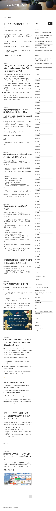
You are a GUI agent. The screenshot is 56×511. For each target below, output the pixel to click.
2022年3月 (37, 135)
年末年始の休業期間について (15, 284)
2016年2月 (37, 251)
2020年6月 (37, 182)
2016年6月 (37, 243)
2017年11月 (37, 221)
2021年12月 (37, 141)
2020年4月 (37, 188)
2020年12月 (37, 166)
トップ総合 (37, 279)
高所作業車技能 (38, 313)
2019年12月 (37, 196)
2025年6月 (37, 94)
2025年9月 (37, 89)
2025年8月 (37, 91)
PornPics (38, 69)
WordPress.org (38, 330)
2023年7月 (37, 122)
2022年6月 (37, 130)
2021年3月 (37, 157)
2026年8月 (37, 78)
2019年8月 (37, 207)
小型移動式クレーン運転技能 (41, 287)
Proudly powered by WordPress (10, 507)
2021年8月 (37, 146)
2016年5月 (37, 245)
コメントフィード (39, 328)
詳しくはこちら (8, 443)
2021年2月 (37, 160)
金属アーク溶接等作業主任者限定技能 (43, 311)
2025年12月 (37, 86)
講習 (36, 308)
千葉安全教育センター (17, 5)
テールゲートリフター (40, 276)
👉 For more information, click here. (13, 377)
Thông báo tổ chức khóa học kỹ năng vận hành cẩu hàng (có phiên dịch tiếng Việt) (17, 68)
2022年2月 (37, 138)
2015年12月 (37, 256)
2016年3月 (37, 248)
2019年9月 (37, 204)
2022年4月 (37, 133)
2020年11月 (37, 168)
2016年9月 (37, 240)
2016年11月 (37, 237)
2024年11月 (37, 108)
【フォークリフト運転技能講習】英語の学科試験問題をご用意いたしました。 (16, 416)
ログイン (37, 322)
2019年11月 (37, 199)
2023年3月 (37, 124)
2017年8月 (37, 223)
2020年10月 (37, 171)
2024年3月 (37, 111)
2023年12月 (37, 116)
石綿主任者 (37, 300)
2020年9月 (37, 174)
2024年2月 (37, 113)
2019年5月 (37, 210)
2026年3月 (37, 83)
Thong (37, 65)
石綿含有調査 (38, 302)
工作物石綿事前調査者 (40, 290)
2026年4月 (37, 80)
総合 (36, 305)
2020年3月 (37, 190)
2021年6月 (37, 152)
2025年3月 (37, 102)
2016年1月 (37, 254)
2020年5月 (37, 185)
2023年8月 (37, 119)
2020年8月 (37, 177)
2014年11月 (37, 267)
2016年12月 (37, 234)
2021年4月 (37, 155)
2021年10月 (37, 144)
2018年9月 (37, 215)
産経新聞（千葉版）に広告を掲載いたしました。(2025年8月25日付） (17, 456)
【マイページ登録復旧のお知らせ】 (43, 32)
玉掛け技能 (37, 297)
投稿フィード (38, 325)
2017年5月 (37, 226)
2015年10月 (37, 262)
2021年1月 (37, 163)
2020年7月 (37, 179)
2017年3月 (37, 229)
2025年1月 (37, 105)
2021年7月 (37, 149)
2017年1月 (37, 232)
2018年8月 (37, 218)
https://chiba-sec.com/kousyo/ (18, 184)
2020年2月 (37, 193)
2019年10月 (37, 201)
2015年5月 (37, 265)
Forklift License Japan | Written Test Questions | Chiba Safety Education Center (17, 342)
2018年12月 (37, 212)
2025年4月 (37, 100)
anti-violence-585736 (41, 60)
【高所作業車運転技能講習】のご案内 (43, 50)
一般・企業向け (38, 284)
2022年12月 (37, 127)
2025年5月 (37, 97)
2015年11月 (37, 259)
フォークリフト (38, 282)
